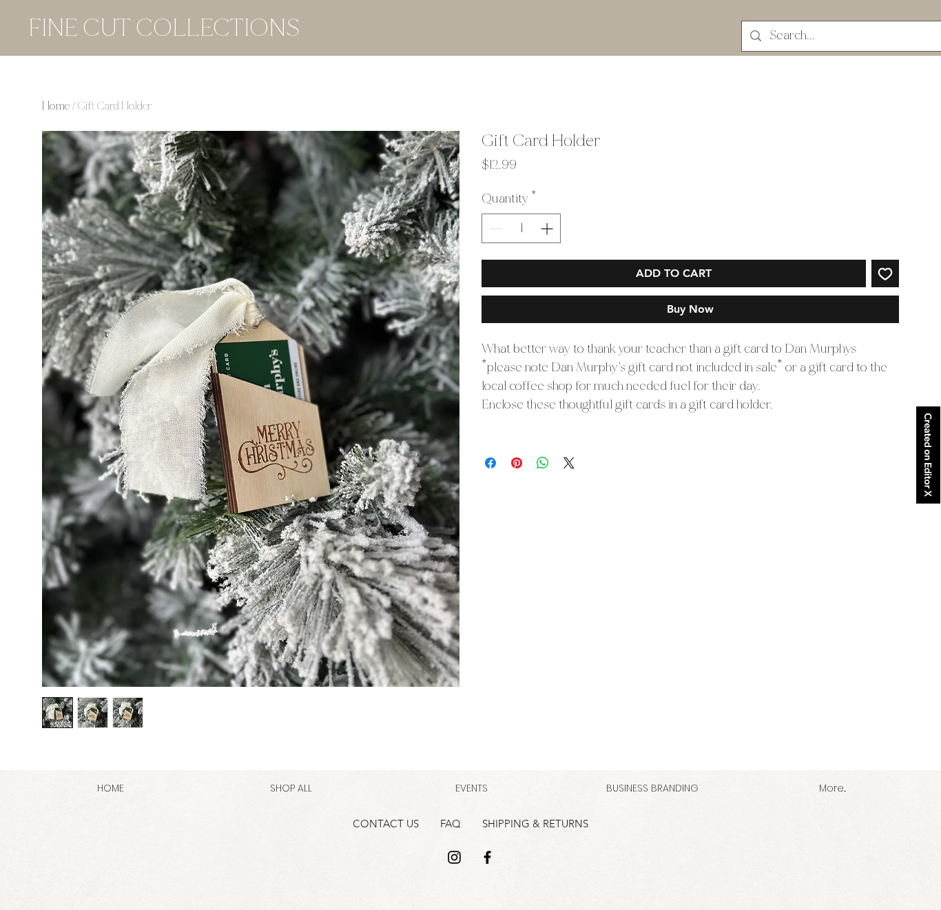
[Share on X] (569, 463)
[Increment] (548, 228)
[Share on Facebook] (490, 463)
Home (56, 105)
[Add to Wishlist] (885, 273)
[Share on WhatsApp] (543, 463)
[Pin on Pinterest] (516, 463)
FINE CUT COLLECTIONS (164, 28)
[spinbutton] (521, 228)
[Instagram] (454, 857)
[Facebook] (487, 857)
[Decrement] (494, 228)
